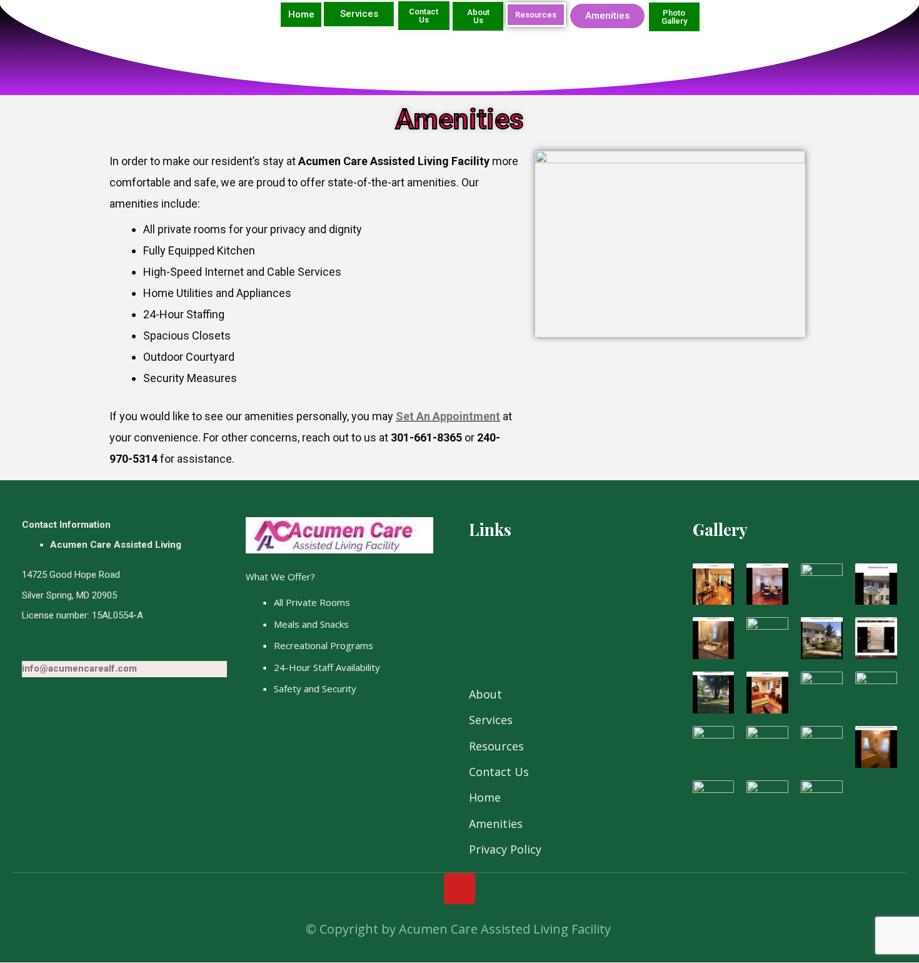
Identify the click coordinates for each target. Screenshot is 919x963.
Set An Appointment (448, 416)
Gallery (720, 529)
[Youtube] (459, 888)
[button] (301, 15)
